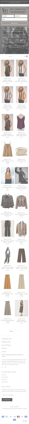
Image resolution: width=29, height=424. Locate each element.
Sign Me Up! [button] (14, 23)
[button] (27, 8)
